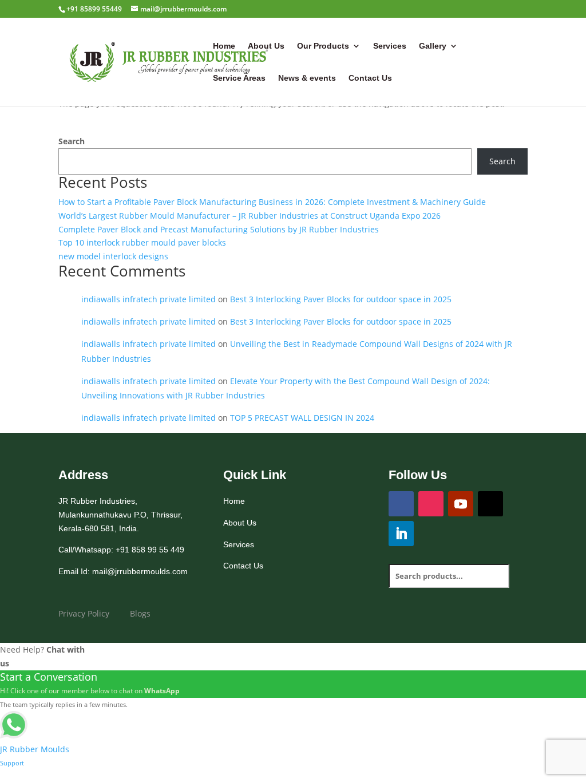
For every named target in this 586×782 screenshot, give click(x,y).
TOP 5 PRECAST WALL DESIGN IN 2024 (302, 417)
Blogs (141, 613)
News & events (307, 78)
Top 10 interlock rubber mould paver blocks (142, 242)
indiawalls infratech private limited (148, 299)
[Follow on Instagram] (431, 503)
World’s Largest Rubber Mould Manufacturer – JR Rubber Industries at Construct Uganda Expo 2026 (249, 215)
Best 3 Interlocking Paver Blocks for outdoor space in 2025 (341, 299)
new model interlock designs (113, 256)
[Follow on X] (490, 503)
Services (389, 46)
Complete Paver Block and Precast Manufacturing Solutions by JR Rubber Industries (218, 229)
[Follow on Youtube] (460, 503)
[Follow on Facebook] (401, 503)
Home (224, 46)
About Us (266, 46)
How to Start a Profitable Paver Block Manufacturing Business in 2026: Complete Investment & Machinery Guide (272, 201)
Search (71, 141)
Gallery (432, 46)
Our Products (323, 46)
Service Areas (239, 78)
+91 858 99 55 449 (150, 549)
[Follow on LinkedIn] (401, 533)
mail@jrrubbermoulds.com (140, 571)
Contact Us (370, 78)
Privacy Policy (83, 613)
